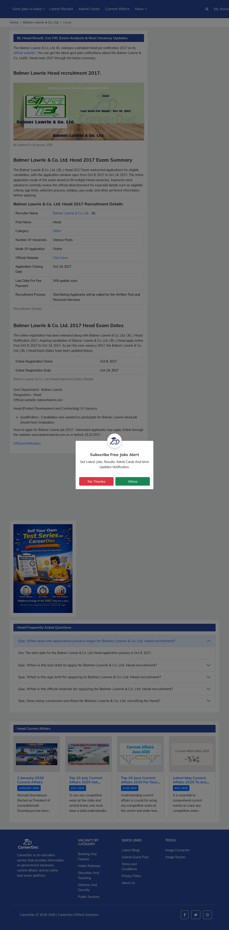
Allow (133, 481)
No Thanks (96, 481)
